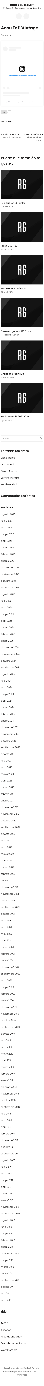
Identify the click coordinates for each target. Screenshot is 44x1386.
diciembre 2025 (10, 567)
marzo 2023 (7, 787)
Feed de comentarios (13, 1343)
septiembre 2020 (10, 973)
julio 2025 (6, 600)
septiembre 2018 (10, 1107)
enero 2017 (7, 1200)
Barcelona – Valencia (13, 288)
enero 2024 (7, 720)
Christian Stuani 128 (12, 373)
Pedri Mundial (9, 484)
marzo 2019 (7, 1067)
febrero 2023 (8, 794)
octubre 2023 (8, 740)
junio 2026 (7, 527)
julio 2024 (6, 680)
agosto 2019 (8, 1033)
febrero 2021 (8, 953)
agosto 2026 (8, 514)
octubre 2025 (8, 581)
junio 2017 (6, 1173)
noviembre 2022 (10, 814)
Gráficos (8, 121)
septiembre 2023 (10, 747)
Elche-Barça (8, 457)
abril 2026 (6, 541)
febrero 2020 (8, 993)
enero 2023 (7, 800)
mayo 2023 (7, 774)
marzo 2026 (8, 547)
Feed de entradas (11, 1336)
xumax (8, 35)
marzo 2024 (8, 707)
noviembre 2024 (10, 654)
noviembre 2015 (10, 1253)
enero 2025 (7, 640)
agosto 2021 (8, 914)
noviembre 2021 (10, 894)
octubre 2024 (8, 660)
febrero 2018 (8, 1133)
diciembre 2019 (9, 1007)
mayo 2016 (7, 1233)
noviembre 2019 (10, 1013)
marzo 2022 (7, 867)
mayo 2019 (7, 1053)
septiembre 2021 (10, 907)
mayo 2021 (7, 933)
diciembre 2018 (9, 1087)
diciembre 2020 (10, 967)
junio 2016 (6, 1227)
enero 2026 (7, 561)
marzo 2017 (7, 1193)
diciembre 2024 (10, 647)
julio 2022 (6, 840)
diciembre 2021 (9, 887)
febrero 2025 (8, 634)
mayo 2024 (7, 694)
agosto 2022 (8, 834)
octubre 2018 (8, 1100)
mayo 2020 (7, 987)
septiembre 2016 (10, 1213)
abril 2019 (6, 1060)
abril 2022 (6, 860)
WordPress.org (9, 1350)
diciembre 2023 (10, 727)
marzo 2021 (7, 947)
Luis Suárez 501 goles (13, 203)
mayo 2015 (7, 1260)
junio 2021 (6, 927)
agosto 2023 (8, 754)
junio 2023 (6, 767)
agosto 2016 (8, 1220)
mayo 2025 (7, 614)
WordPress (22, 1375)
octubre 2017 (8, 1147)
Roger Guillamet (22, 5)
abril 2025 (6, 620)
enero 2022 (7, 880)
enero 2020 (7, 1000)
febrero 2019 (8, 1073)
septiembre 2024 (10, 667)
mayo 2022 (7, 854)
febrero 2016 (8, 1240)
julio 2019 (6, 1040)
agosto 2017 (8, 1160)
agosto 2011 (7, 1286)
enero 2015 (7, 1273)
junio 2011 (6, 1300)
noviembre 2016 (10, 1207)
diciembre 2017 (9, 1140)
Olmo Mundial (9, 471)
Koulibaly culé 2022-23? (15, 416)
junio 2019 (6, 1047)
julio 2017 (6, 1167)
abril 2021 (6, 940)
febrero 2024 (8, 714)
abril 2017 (6, 1187)
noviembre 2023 (10, 734)
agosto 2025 (8, 594)
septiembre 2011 (10, 1280)
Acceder (6, 1330)
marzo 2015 (7, 1266)
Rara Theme (23, 1371)
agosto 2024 (8, 674)
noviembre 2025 (10, 574)
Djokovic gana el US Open (16, 331)
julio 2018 (6, 1113)
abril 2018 (6, 1127)
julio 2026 (6, 521)
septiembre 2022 (10, 827)
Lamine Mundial (10, 477)
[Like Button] (4, 112)
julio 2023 (6, 760)
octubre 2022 (8, 820)
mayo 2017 (7, 1180)
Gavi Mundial (8, 464)
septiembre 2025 (10, 587)
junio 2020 (6, 980)
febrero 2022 (8, 874)
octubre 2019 (8, 1020)
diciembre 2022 (10, 807)
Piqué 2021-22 (9, 245)
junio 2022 (6, 847)
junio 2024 (7, 687)
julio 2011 (5, 1293)
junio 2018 (6, 1120)
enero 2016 (7, 1247)
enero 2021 (7, 960)
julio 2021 (6, 920)
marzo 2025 (7, 627)
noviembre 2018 (10, 1093)
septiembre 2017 (10, 1153)
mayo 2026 (7, 534)
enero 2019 (7, 1080)
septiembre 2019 (10, 1027)
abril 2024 (6, 700)
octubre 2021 (8, 900)
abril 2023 (6, 780)
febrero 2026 (8, 554)
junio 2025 (6, 607)
